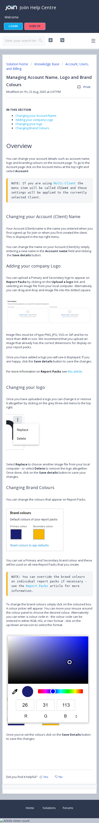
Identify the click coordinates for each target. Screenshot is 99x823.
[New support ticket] (51, 40)
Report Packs (37, 586)
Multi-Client (65, 183)
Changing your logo (28, 124)
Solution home (17, 64)
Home (30, 808)
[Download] (41, 420)
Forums (68, 808)
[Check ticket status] (62, 40)
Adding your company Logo (34, 120)
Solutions (49, 808)
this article (75, 371)
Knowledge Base (46, 64)
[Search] (40, 41)
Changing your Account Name (35, 116)
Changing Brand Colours (32, 128)
